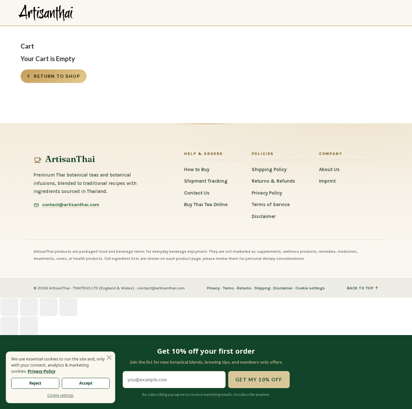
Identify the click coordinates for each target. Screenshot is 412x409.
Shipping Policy (269, 169)
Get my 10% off (259, 379)
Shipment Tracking (206, 181)
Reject (35, 383)
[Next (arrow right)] (29, 325)
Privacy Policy (267, 193)
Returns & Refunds (273, 181)
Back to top (363, 288)
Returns (244, 288)
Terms (228, 288)
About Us (329, 169)
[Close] (109, 357)
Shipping (262, 288)
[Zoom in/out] (68, 307)
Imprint (327, 181)
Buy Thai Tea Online (206, 204)
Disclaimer (264, 216)
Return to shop (56, 76)
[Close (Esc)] (9, 307)
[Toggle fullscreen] (48, 307)
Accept (85, 383)
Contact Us (197, 193)
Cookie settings (310, 288)
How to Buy (196, 169)
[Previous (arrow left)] (9, 325)
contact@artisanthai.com (70, 205)
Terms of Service (271, 204)
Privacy (213, 288)
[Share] (29, 307)
